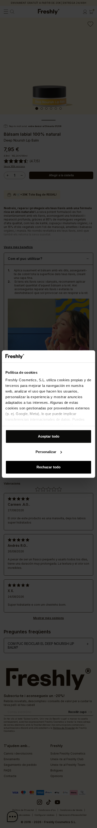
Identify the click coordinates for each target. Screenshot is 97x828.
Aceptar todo (48, 436)
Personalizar (46, 452)
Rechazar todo (48, 467)
